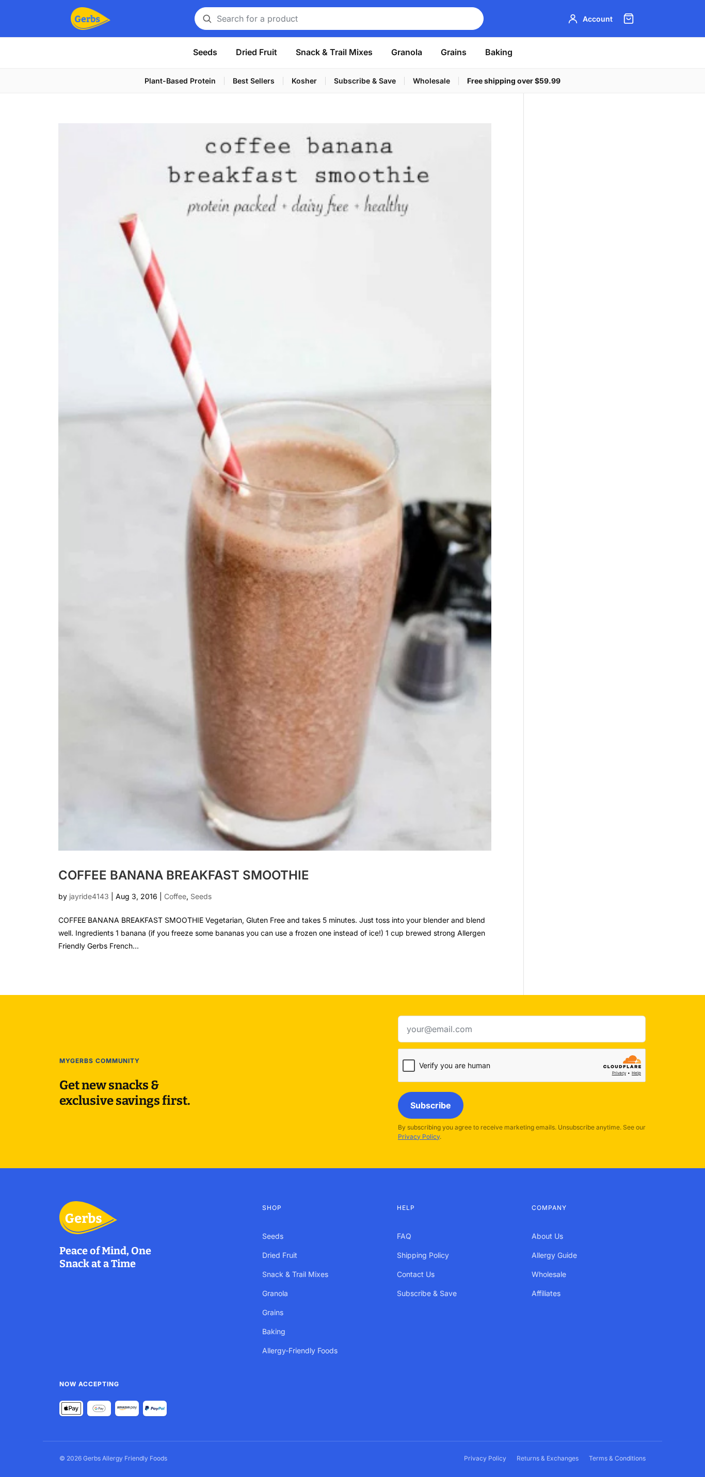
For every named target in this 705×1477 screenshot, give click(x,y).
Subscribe (430, 1105)
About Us (547, 1236)
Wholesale (431, 80)
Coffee (175, 896)
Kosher (304, 80)
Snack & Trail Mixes (334, 52)
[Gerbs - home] (90, 18)
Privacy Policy (419, 1136)
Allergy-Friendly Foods (300, 1350)
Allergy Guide (554, 1255)
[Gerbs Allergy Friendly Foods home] (150, 1217)
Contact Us (416, 1274)
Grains (454, 52)
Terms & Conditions (617, 1458)
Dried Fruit (256, 52)
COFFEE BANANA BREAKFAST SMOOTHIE (183, 875)
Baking (498, 52)
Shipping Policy (423, 1255)
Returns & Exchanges (548, 1458)
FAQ (404, 1236)
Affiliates (546, 1293)
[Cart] (628, 18)
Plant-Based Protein (180, 80)
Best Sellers (254, 80)
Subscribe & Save (365, 80)
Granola (406, 52)
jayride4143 (89, 896)
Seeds (205, 52)
